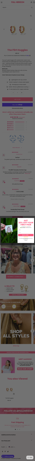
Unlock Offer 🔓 (26, 235)
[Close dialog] (33, 219)
